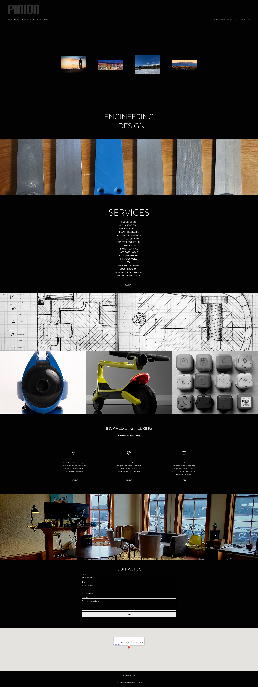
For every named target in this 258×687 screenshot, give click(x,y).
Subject (84, 590)
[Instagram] (249, 20)
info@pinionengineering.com (223, 20)
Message (85, 597)
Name (84, 574)
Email (84, 582)
